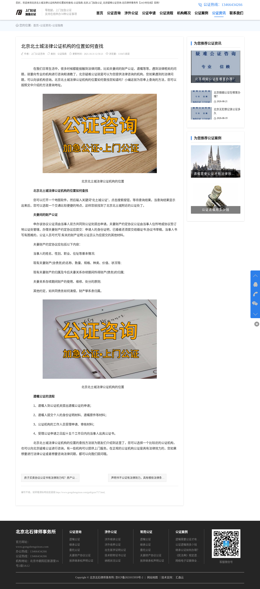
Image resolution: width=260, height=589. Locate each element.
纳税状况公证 (113, 560)
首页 (99, 13)
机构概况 (184, 13)
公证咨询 (114, 13)
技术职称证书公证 (115, 555)
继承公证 (74, 544)
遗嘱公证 (74, 539)
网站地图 (152, 577)
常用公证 (146, 532)
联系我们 (236, 13)
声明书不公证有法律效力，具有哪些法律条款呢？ (138, 477)
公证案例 (201, 13)
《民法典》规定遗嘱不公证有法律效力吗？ (187, 555)
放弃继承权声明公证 (81, 560)
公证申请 (149, 13)
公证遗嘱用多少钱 (186, 544)
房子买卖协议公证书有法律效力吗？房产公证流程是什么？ (51, 477)
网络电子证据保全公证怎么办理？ (187, 560)
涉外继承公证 (113, 539)
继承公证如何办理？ (187, 550)
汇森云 (180, 577)
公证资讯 (219, 13)
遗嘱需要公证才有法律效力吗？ (187, 539)
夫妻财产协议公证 (80, 555)
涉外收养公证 (113, 544)
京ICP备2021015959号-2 (129, 577)
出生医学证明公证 (115, 550)
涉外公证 (131, 13)
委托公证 (74, 550)
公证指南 (57, 25)
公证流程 (166, 13)
